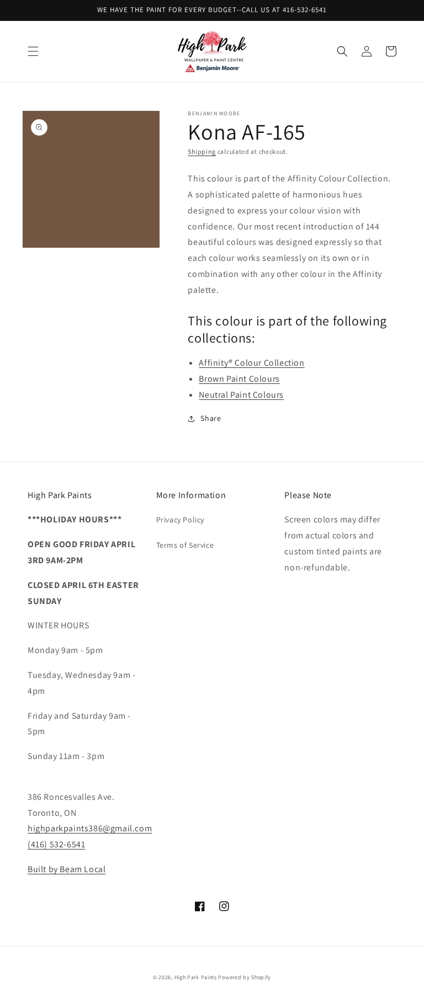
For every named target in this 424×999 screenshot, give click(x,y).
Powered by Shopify (244, 977)
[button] (33, 51)
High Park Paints (195, 977)
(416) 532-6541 (56, 844)
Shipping (202, 151)
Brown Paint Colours (239, 378)
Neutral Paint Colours (241, 394)
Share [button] (210, 418)
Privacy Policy (180, 520)
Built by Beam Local (66, 869)
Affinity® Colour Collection (251, 362)
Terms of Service (185, 545)
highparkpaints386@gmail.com (90, 828)
